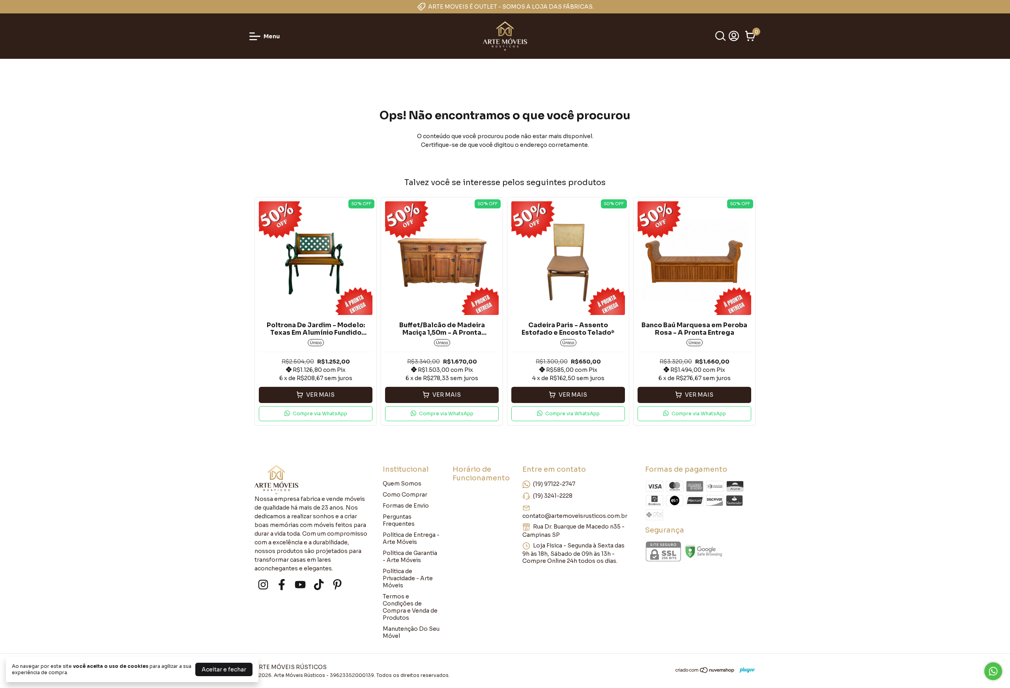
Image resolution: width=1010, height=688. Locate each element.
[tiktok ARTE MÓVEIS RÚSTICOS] (318, 585)
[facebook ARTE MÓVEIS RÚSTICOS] (281, 585)
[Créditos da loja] (745, 670)
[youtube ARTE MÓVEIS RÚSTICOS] (300, 585)
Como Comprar (405, 494)
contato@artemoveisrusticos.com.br (574, 515)
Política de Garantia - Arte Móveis (410, 556)
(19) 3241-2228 (552, 495)
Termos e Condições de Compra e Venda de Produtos (410, 607)
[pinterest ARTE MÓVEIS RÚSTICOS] (337, 585)
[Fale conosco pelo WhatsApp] (993, 671)
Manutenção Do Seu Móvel (411, 632)
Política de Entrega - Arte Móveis (411, 538)
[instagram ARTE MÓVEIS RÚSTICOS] (263, 585)
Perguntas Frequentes (399, 520)
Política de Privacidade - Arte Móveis (408, 578)
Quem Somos (402, 483)
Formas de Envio (406, 505)
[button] (315, 413)
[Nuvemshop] (705, 671)
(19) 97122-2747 (554, 483)
